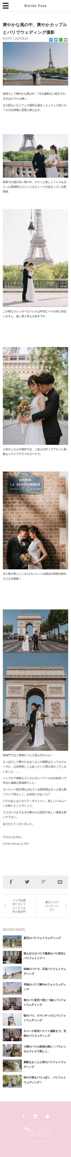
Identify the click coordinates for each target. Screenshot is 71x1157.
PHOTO (7, 38)
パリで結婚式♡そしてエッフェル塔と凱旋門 (19, 905)
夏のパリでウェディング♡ (52, 905)
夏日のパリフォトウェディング (42, 938)
